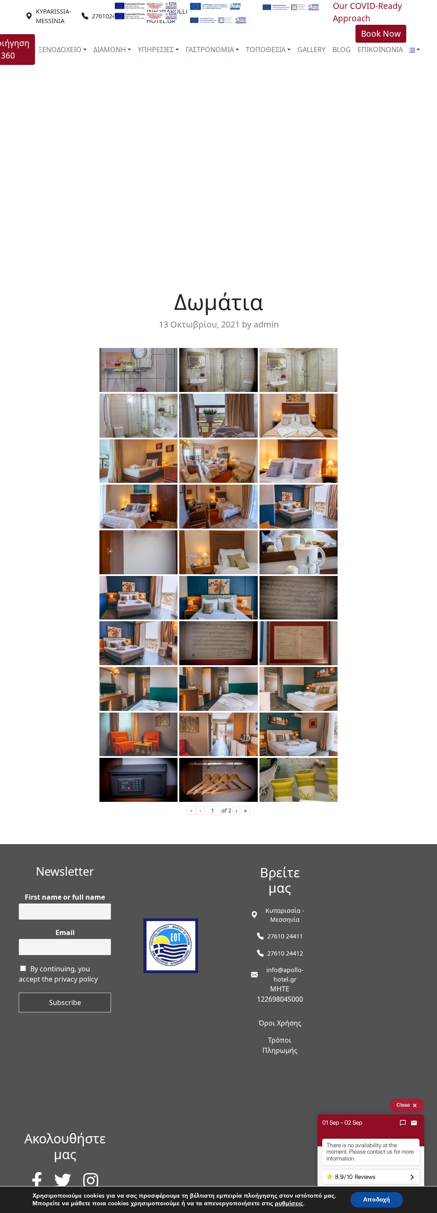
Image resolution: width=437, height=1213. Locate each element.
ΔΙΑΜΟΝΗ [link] (109, 49)
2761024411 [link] (109, 16)
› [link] (236, 810)
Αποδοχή (376, 1199)
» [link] (245, 810)
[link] (53, 16)
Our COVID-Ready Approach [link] (367, 12)
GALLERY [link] (311, 49)
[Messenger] (402, 1123)
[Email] (414, 1123)
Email (65, 932)
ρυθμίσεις (289, 1203)
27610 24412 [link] (285, 953)
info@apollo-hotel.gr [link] (285, 974)
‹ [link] (200, 810)
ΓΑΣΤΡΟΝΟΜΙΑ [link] (210, 49)
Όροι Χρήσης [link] (280, 1023)
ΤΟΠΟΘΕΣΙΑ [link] (266, 49)
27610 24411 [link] (285, 936)
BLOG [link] (341, 49)
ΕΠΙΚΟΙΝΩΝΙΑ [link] (380, 49)
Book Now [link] (381, 33)
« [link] (191, 810)
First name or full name (65, 897)
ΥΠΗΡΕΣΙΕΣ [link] (156, 49)
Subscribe (65, 1002)
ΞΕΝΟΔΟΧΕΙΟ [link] (60, 49)
